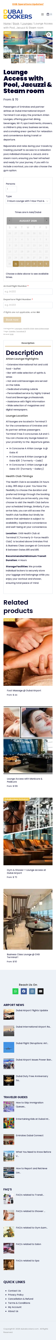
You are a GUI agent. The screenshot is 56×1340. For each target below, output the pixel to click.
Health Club (28, 328)
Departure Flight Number (18, 299)
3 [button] (34, 265)
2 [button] (28, 265)
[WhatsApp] (15, 991)
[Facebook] (24, 991)
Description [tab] (28, 343)
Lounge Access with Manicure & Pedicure (24, 780)
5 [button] (46, 265)
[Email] (41, 991)
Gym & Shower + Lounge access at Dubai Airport (26, 871)
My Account (15, 1307)
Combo (12, 331)
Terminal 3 (21, 331)
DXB (11, 334)
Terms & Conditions (19, 1303)
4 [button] (40, 265)
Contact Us (14, 1290)
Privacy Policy (16, 1294)
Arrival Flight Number (16, 286)
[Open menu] (42, 14)
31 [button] (16, 265)
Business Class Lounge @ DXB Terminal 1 (23, 956)
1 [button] (22, 265)
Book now (12, 319)
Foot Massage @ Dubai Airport (24, 690)
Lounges (18, 328)
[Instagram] (32, 991)
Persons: (10, 183)
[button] (48, 34)
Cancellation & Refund (20, 1298)
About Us (13, 1311)
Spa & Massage (42, 328)
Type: (9, 196)
